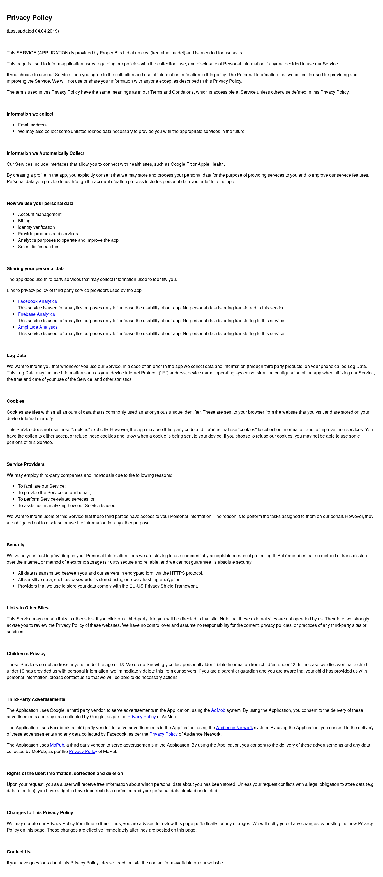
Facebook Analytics (37, 301)
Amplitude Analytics (37, 327)
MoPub (57, 745)
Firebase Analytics (36, 314)
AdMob (218, 710)
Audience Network (234, 727)
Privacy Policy (142, 716)
